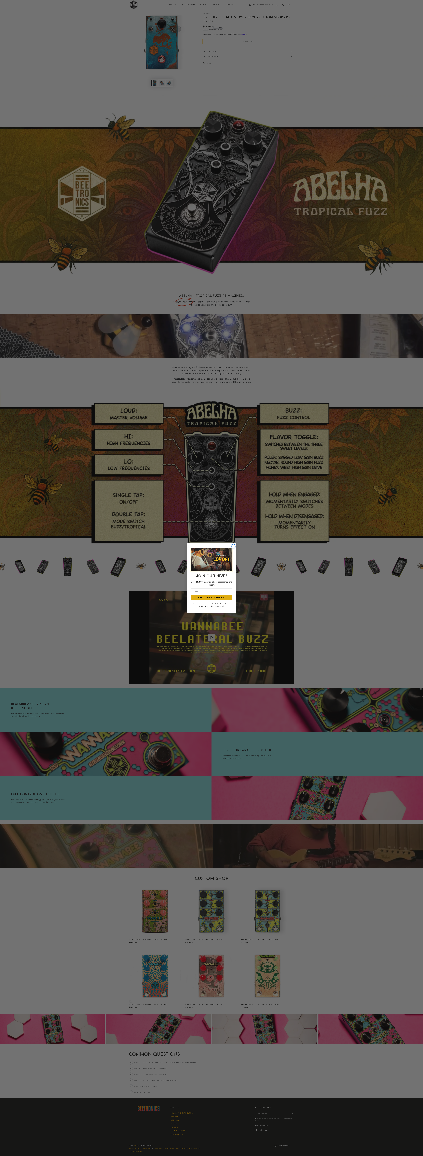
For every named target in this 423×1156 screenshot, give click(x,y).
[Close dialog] (233, 546)
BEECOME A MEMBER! (211, 597)
